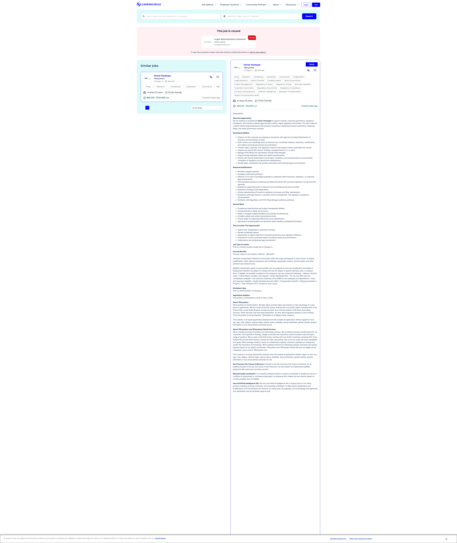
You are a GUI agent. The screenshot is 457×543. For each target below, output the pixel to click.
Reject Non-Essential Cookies (361, 539)
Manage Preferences (338, 539)
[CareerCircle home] (149, 4)
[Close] (446, 539)
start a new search (258, 52)
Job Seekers (207, 5)
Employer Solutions (229, 5)
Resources (291, 5)
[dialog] (228, 539)
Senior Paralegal (162, 76)
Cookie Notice (160, 538)
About (276, 5)
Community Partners (256, 5)
